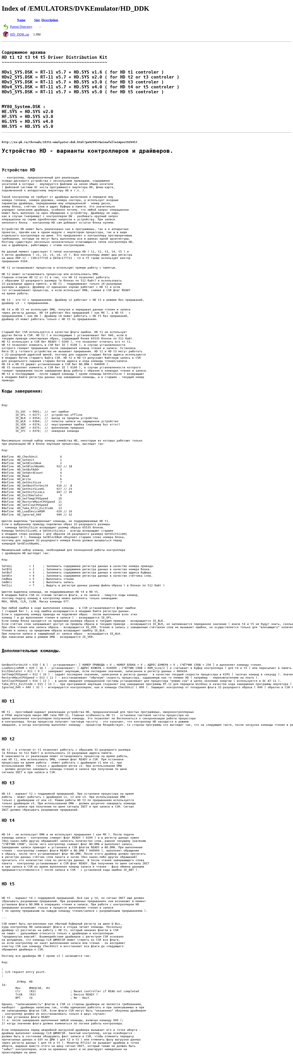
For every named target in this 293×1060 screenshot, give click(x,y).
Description (49, 20)
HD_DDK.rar (19, 34)
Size (37, 20)
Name (21, 20)
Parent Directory (21, 27)
